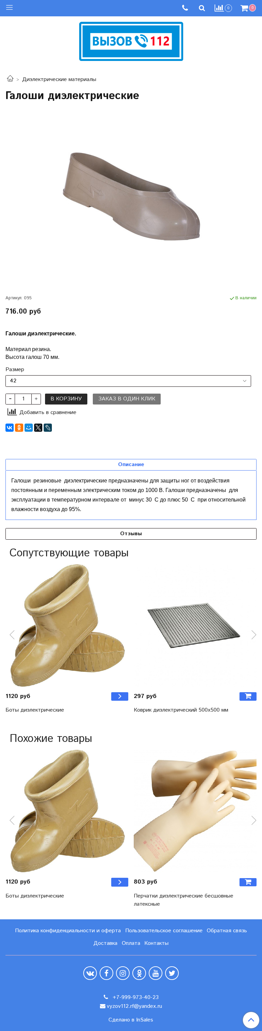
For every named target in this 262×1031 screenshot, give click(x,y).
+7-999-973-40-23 (135, 997)
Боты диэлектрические (34, 710)
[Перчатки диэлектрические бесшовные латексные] (195, 811)
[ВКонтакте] (9, 428)
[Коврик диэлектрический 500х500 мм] (195, 625)
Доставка (105, 943)
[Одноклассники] (19, 428)
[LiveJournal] (48, 428)
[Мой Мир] (29, 428)
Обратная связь (227, 931)
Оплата (131, 943)
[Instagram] (123, 973)
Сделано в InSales (130, 1020)
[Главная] (10, 79)
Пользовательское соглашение (164, 931)
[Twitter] (172, 973)
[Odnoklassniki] (139, 973)
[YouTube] (155, 973)
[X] (38, 428)
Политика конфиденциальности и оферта (68, 931)
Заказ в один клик (126, 399)
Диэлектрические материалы (59, 79)
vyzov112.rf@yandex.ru (134, 1006)
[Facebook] (106, 973)
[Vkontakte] (90, 973)
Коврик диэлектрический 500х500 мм (181, 710)
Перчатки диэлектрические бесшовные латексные (183, 900)
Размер (14, 369)
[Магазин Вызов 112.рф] (131, 40)
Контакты (156, 943)
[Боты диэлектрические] (66, 625)
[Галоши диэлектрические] (131, 198)
